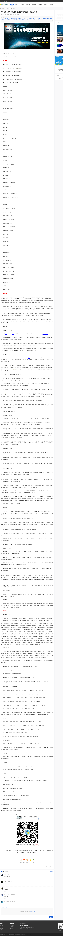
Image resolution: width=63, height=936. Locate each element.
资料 (5, 662)
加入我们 (1, 926)
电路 (8, 540)
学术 (28, 308)
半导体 (17, 68)
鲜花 (24, 862)
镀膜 (24, 424)
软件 (47, 333)
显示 (6, 393)
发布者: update (9, 14)
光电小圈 (40, 4)
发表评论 (51, 871)
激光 (7, 64)
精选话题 (45, 4)
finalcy (5, 874)
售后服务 (12, 929)
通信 (7, 175)
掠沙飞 (5, 881)
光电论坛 (22, 4)
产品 (12, 75)
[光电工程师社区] (4, 4)
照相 (14, 369)
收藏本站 (5, 1)
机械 (7, 186)
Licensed (29, 934)
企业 (11, 138)
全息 (25, 452)
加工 (9, 64)
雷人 (30, 862)
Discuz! (25, 934)
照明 (9, 208)
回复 (5, 878)
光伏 (47, 568)
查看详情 (34, 852)
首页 (12, 4)
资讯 (40, 627)
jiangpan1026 (6, 894)
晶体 (13, 333)
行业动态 (59, 15)
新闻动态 (1, 928)
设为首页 (1, 1)
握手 (27, 862)
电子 (9, 79)
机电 (43, 618)
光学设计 (44, 333)
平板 (5, 498)
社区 (17, 636)
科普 (19, 852)
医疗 (26, 319)
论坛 (21, 64)
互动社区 (34, 4)
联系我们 (1, 929)
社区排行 (51, 4)
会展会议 (10, 8)
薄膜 (29, 357)
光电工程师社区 (0, 8)
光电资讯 (17, 4)
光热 (39, 343)
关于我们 (1, 925)
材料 (6, 333)
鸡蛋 (21, 862)
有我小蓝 (5, 888)
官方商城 (12, 925)
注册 (34, 911)
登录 (31, 911)
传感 (52, 348)
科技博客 (28, 4)
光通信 (13, 71)
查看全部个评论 (4, 907)
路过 (33, 862)
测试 (13, 345)
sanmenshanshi (6, 901)
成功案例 (12, 926)
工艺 (18, 393)
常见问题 (12, 928)
